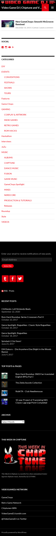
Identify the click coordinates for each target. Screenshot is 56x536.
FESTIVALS (9, 82)
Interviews (6, 141)
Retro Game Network (11, 502)
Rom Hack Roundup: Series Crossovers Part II (22, 317)
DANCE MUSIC (11, 168)
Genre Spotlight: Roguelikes (14, 333)
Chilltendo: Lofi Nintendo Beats (16, 309)
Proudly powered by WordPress (13, 532)
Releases (8, 205)
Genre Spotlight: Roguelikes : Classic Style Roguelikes (25, 325)
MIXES (7, 189)
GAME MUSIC (10, 179)
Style (3, 216)
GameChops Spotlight (14, 184)
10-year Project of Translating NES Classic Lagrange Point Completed (31, 401)
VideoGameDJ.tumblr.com (13, 513)
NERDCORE (10, 195)
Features (5, 98)
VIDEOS (5, 222)
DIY (3, 66)
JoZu (3, 147)
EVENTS (5, 71)
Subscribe (7, 266)
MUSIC (4, 152)
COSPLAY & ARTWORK (15, 114)
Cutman (35, 28)
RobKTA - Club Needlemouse (29, 391)
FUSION (8, 173)
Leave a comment (46, 28)
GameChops (7, 497)
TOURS (7, 93)
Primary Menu (52, 7)
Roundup (5, 211)
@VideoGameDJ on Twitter (14, 519)
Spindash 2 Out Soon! (11, 341)
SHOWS (8, 88)
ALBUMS (8, 157)
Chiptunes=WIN (9, 508)
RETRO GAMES (11, 125)
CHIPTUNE (9, 163)
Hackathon (6, 136)
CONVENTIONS (11, 77)
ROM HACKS (10, 130)
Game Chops (7, 104)
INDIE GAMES (10, 120)
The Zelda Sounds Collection (29, 382)
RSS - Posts (9, 291)
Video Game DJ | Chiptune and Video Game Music (21, 7)
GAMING (5, 109)
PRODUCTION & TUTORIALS (18, 200)
